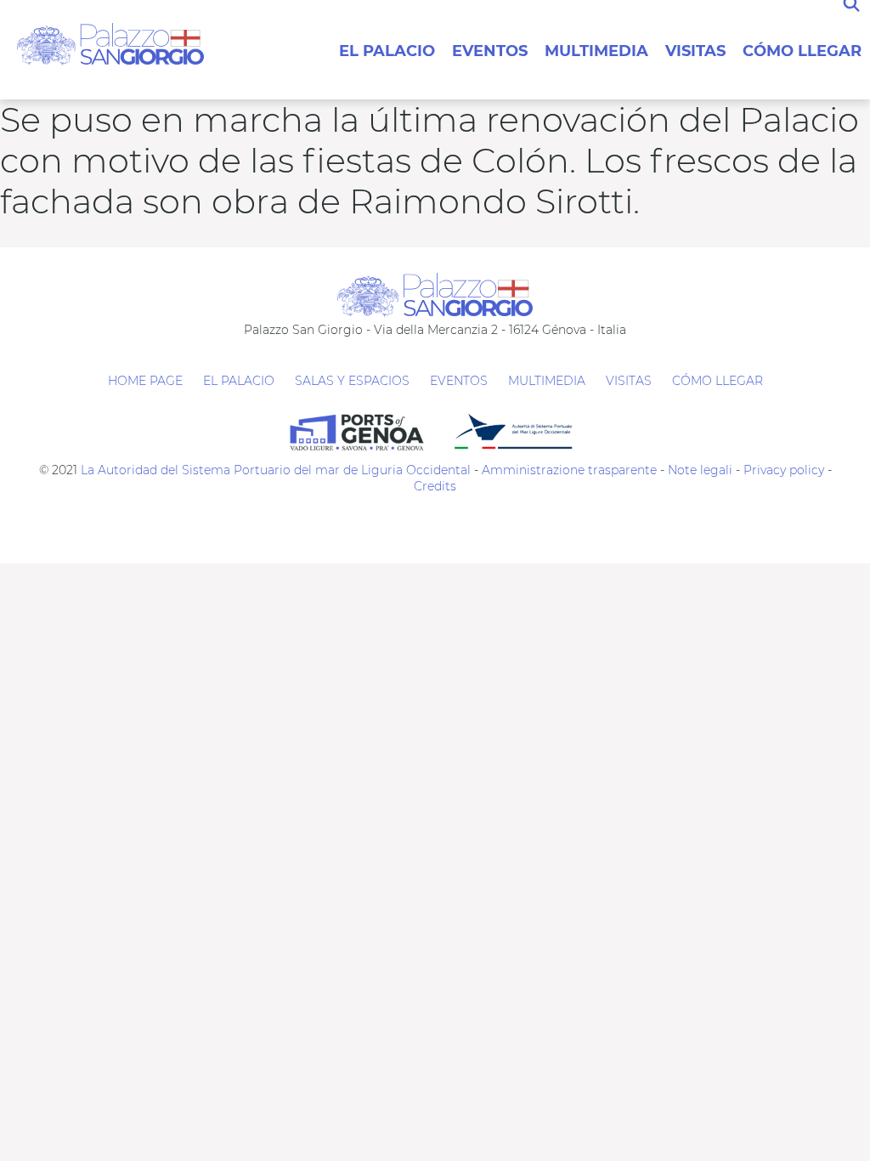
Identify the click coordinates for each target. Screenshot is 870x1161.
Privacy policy (782, 470)
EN (388, 17)
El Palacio (387, 51)
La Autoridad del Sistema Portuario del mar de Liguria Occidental (276, 470)
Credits (435, 486)
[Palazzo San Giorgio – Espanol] (110, 43)
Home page (145, 380)
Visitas (695, 51)
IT (380, 17)
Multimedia (596, 51)
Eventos (490, 51)
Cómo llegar (802, 51)
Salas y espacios (352, 380)
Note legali (700, 470)
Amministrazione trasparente (569, 470)
